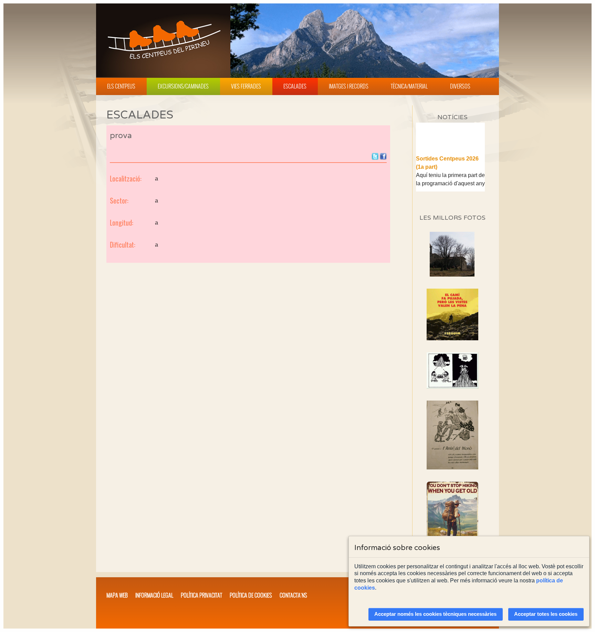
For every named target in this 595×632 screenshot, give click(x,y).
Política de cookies (251, 595)
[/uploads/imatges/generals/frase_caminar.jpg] (452, 519)
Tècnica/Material (409, 86)
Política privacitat (201, 595)
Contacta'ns (293, 595)
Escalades (294, 86)
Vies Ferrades (246, 86)
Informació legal (154, 595)
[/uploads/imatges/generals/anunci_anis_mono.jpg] (452, 435)
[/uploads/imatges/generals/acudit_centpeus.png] (452, 370)
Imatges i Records (348, 86)
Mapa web (117, 595)
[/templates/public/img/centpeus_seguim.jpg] (452, 314)
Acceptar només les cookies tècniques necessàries (435, 614)
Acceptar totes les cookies (545, 614)
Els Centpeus (121, 86)
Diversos (460, 86)
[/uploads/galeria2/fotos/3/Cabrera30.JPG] (452, 275)
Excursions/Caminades (183, 86)
